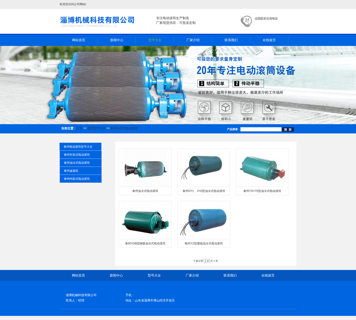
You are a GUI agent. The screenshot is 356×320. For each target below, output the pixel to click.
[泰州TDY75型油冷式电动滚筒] (262, 168)
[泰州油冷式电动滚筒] (145, 168)
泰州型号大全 (96, 128)
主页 (79, 128)
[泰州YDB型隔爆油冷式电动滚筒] (145, 220)
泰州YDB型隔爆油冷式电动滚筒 (145, 243)
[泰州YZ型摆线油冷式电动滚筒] (204, 220)
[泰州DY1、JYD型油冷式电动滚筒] (204, 168)
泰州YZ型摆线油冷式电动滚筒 (204, 243)
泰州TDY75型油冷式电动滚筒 (262, 191)
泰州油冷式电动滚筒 (124, 128)
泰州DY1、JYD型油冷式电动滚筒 (204, 191)
